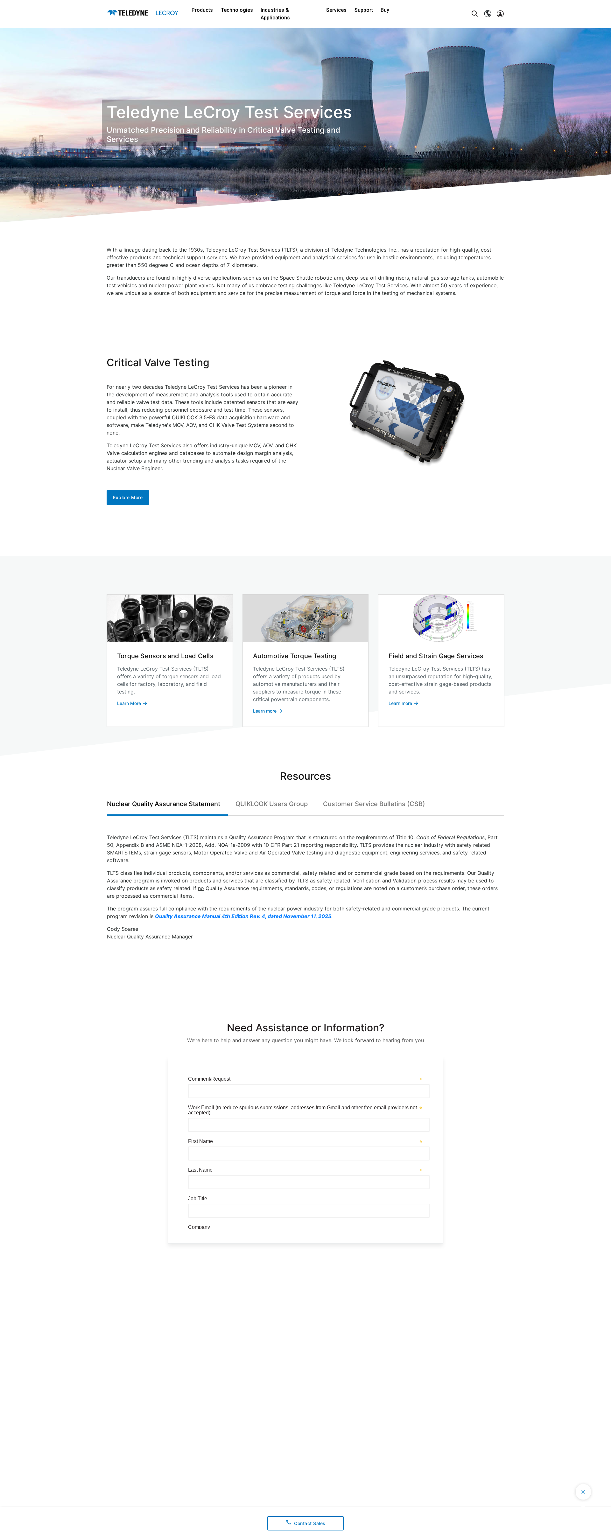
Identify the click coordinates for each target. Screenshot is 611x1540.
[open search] (475, 14)
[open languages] (487, 14)
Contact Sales (310, 1523)
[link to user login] (500, 14)
